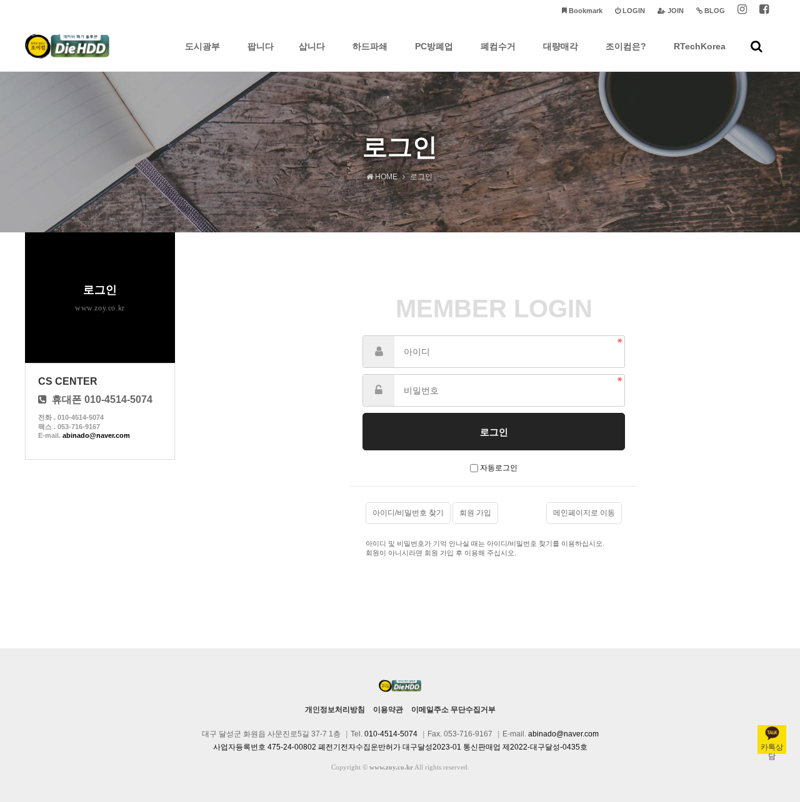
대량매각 (560, 46)
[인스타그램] (742, 11)
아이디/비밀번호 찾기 (408, 512)
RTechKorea (700, 46)
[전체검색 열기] (756, 46)
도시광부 (202, 46)
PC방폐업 (434, 46)
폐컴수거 (498, 46)
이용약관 (388, 709)
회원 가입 (475, 512)
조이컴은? (626, 46)
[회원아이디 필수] (378, 351)
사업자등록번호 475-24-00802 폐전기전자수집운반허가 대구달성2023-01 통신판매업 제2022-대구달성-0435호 (400, 747)
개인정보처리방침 (335, 709)
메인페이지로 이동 (584, 512)
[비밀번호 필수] (378, 390)
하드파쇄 (370, 46)
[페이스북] (764, 11)
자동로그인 (499, 467)
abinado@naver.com (96, 435)
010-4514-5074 (391, 734)
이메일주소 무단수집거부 (453, 709)
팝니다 (261, 46)
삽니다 (312, 46)
